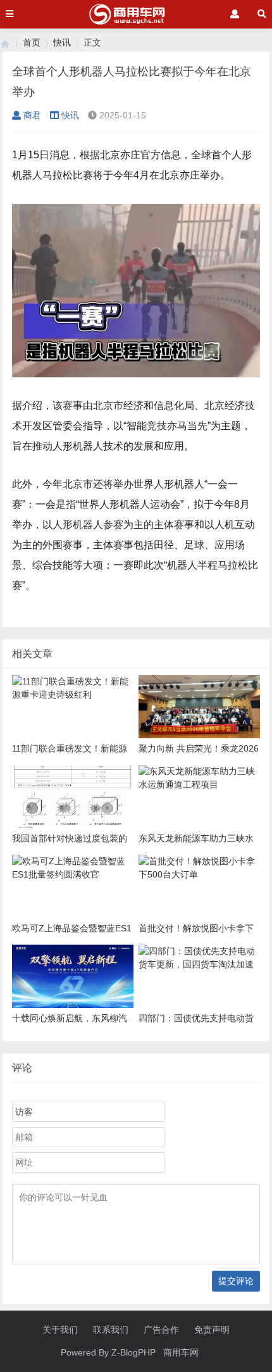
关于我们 (60, 1330)
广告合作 (161, 1330)
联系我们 (110, 1330)
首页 (31, 42)
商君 (32, 115)
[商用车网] (5, 43)
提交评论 (236, 1281)
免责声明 (212, 1330)
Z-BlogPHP (133, 1352)
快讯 (62, 42)
